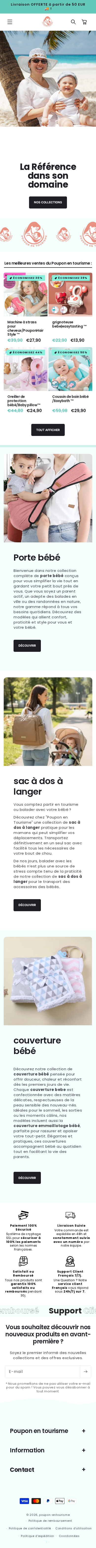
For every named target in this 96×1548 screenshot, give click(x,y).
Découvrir (27, 645)
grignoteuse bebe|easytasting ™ (69, 324)
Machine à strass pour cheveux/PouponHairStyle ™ (25, 328)
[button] (9, 21)
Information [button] (27, 1450)
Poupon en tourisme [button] (39, 1431)
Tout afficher (48, 430)
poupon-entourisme (54, 1515)
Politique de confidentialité (30, 1528)
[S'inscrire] (85, 1371)
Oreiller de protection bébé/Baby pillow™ (24, 401)
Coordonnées (69, 1536)
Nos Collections (48, 202)
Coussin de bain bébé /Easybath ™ (70, 399)
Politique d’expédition (37, 1536)
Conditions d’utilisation (73, 1528)
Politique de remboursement (50, 1521)
